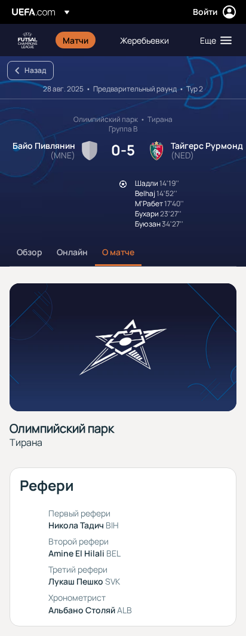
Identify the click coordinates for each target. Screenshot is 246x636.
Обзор (29, 251)
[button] (213, 40)
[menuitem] (81, 40)
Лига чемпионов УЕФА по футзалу (27, 40)
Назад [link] (35, 70)
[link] (75, 40)
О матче (118, 251)
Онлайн (72, 251)
